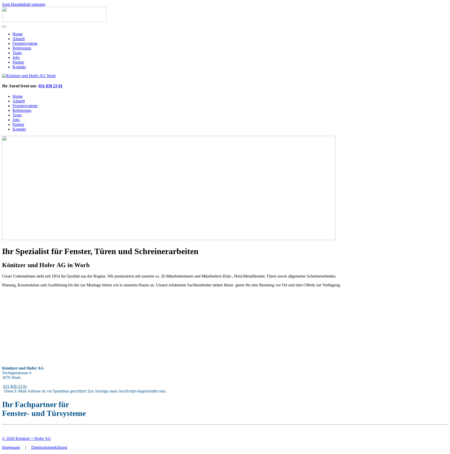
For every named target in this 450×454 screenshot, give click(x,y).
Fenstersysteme (25, 43)
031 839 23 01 (51, 86)
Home (17, 34)
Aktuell (18, 38)
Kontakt (19, 67)
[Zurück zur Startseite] (54, 20)
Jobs (16, 57)
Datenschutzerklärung (49, 447)
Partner (18, 62)
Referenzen (21, 48)
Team (17, 53)
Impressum (11, 447)
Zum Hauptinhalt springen (23, 4)
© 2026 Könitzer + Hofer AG (26, 438)
